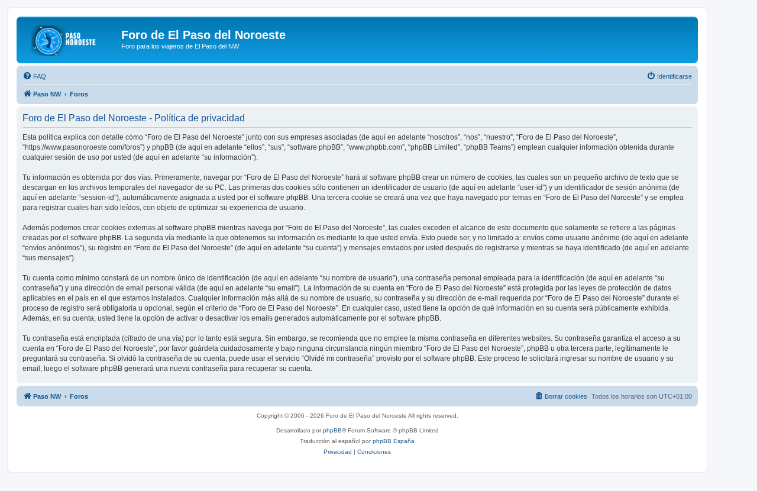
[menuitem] (34, 76)
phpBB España (394, 441)
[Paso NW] (70, 38)
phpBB (332, 430)
